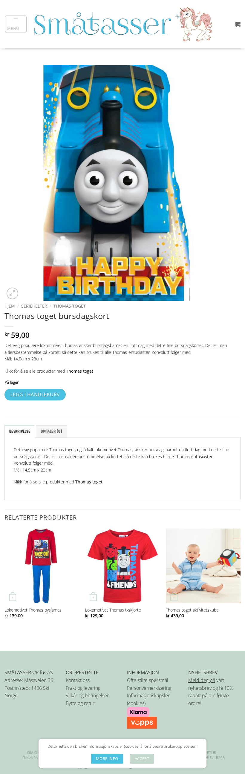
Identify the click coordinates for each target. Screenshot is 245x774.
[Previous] (4, 578)
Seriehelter (34, 306)
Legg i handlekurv (35, 394)
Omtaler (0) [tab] (51, 431)
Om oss (34, 752)
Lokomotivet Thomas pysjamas (33, 610)
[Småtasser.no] (122, 24)
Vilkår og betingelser (87, 695)
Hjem (9, 306)
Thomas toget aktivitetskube (192, 610)
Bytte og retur (80, 703)
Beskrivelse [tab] (19, 431)
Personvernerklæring (149, 688)
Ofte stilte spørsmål (147, 680)
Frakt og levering (83, 688)
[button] (16, 24)
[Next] (240, 578)
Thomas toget (69, 306)
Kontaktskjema (210, 757)
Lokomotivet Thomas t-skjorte (113, 610)
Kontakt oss (78, 680)
